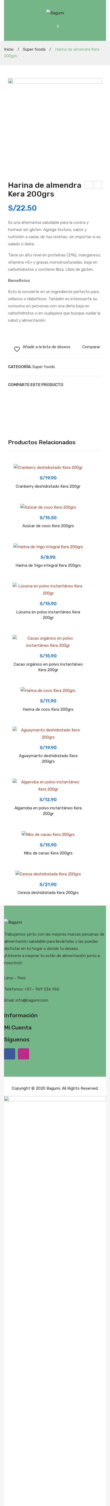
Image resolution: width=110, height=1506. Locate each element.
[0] (62, 29)
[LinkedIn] (42, 395)
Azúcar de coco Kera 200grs (98, 185)
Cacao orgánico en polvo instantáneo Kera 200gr (48, 667)
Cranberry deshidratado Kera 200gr (48, 486)
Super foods (34, 49)
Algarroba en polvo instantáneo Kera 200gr (48, 811)
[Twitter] (17, 395)
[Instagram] (23, 1053)
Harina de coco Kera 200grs (48, 709)
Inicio (9, 49)
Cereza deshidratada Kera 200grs (48, 892)
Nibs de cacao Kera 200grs (48, 853)
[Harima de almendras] (55, 125)
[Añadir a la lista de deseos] (19, 471)
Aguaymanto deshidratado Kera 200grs (48, 758)
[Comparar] (19, 481)
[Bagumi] (55, 12)
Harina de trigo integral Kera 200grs (89, 185)
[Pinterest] (26, 395)
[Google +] (34, 395)
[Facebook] (9, 395)
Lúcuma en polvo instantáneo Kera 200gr (48, 615)
